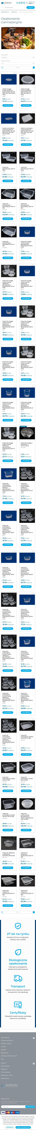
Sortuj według (4, 54)
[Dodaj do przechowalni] (14, 73)
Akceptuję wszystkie (23, 1127)
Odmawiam (9, 1127)
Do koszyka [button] (7, 105)
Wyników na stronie (5, 60)
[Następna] (34, 67)
